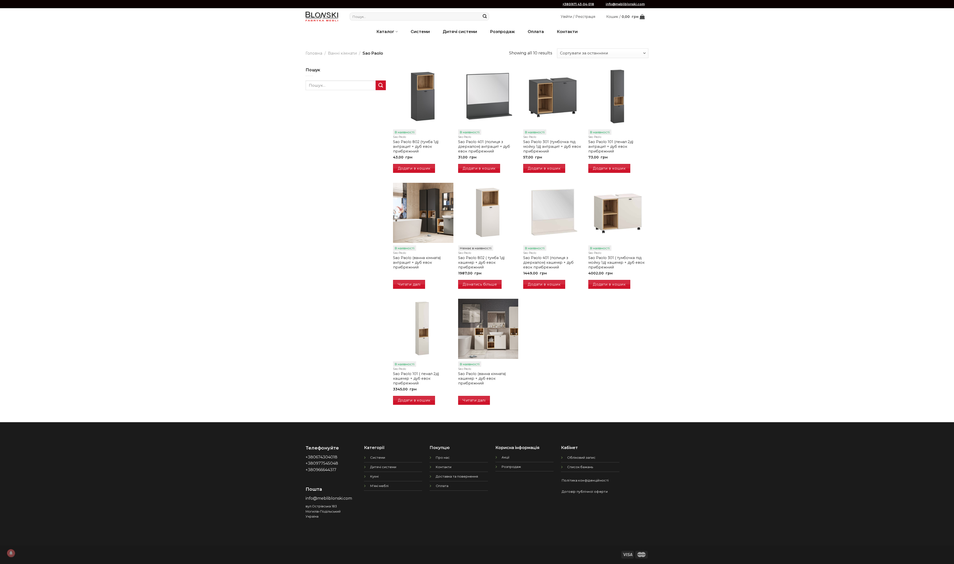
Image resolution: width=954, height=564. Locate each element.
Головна (314, 53)
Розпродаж (502, 31)
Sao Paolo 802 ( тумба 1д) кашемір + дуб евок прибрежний (481, 262)
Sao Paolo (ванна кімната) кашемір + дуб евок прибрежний (482, 378)
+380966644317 (321, 469)
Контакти (567, 31)
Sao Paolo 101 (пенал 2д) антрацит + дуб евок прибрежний (610, 146)
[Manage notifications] (11, 553)
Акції (505, 457)
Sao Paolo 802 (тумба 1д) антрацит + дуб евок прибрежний (415, 146)
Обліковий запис (581, 457)
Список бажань (580, 467)
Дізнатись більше (480, 284)
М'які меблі (379, 486)
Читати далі (409, 284)
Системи (420, 31)
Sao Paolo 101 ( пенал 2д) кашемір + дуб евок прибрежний (416, 378)
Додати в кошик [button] (414, 168)
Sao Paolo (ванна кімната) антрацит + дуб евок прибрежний (417, 262)
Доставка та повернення (457, 476)
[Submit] (484, 16)
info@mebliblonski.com (625, 4)
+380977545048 (322, 463)
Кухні (374, 476)
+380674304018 (321, 457)
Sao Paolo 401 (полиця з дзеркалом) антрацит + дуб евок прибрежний (484, 146)
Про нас (443, 457)
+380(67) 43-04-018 (578, 4)
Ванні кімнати (342, 53)
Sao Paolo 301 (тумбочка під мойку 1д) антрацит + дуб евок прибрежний (552, 146)
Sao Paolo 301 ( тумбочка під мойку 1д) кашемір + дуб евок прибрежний (616, 262)
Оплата (536, 31)
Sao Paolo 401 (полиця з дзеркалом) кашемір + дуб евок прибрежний (548, 262)
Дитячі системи (460, 31)
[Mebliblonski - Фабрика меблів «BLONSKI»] (322, 16)
